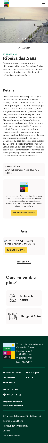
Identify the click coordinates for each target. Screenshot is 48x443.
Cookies (6, 430)
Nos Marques (32, 372)
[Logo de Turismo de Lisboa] (6, 3)
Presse (29, 377)
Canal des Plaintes (11, 435)
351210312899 (25, 362)
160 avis (29, 240)
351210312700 (25, 358)
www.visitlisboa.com (13, 405)
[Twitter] (12, 394)
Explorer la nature (27, 298)
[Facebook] (16, 394)
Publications (9, 382)
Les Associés (9, 377)
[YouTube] (8, 394)
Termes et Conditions (13, 421)
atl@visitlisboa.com (13, 401)
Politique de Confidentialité (15, 425)
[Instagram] (20, 394)
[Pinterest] (4, 394)
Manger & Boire (31, 316)
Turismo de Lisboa (12, 372)
